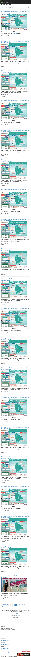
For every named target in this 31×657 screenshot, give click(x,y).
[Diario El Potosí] (7, 2)
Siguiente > (4, 606)
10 (19, 604)
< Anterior (4, 604)
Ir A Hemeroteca (15, 33)
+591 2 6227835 (5, 635)
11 (22, 604)
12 (24, 604)
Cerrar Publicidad (26, 651)
